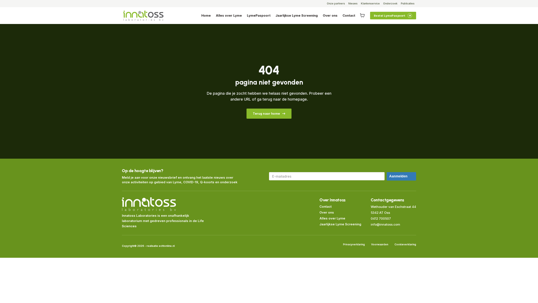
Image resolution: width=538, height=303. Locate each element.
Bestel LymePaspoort (389, 15)
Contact (349, 15)
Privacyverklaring (354, 244)
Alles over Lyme (229, 15)
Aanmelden (398, 176)
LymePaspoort (258, 15)
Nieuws (352, 3)
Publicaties (407, 3)
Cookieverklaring (405, 244)
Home (206, 15)
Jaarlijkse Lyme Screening (297, 15)
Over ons (330, 15)
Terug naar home (266, 113)
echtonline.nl (167, 245)
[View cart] (362, 15)
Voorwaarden (379, 244)
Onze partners (336, 3)
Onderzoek (390, 3)
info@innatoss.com (385, 224)
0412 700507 (381, 219)
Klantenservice (370, 3)
